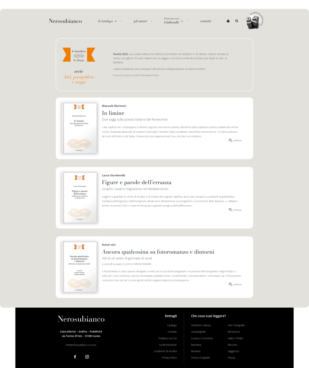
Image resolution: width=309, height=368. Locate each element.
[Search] (236, 21)
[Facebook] (75, 357)
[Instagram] (87, 357)
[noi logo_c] (255, 21)
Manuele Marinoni (114, 106)
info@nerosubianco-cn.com (81, 345)
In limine (113, 113)
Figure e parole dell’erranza (136, 182)
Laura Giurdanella (113, 175)
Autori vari (109, 244)
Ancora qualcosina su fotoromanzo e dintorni (158, 252)
